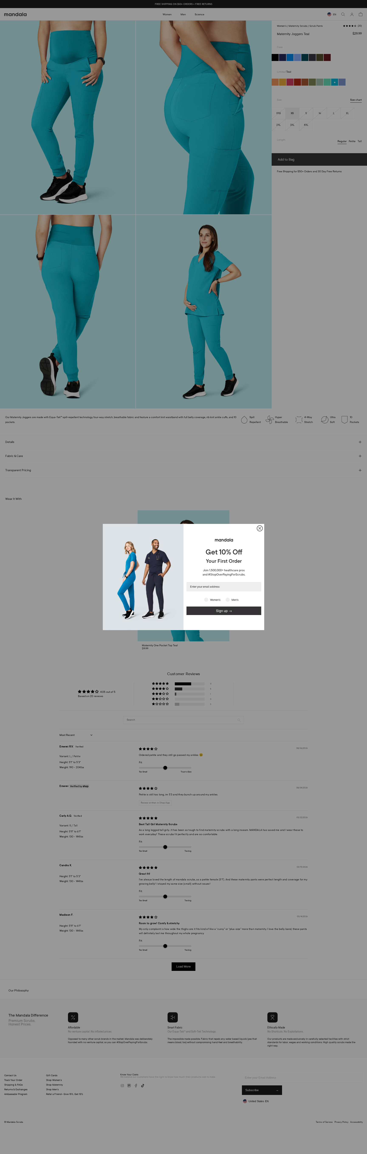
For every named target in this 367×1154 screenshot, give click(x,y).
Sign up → (224, 610)
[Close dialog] (260, 528)
